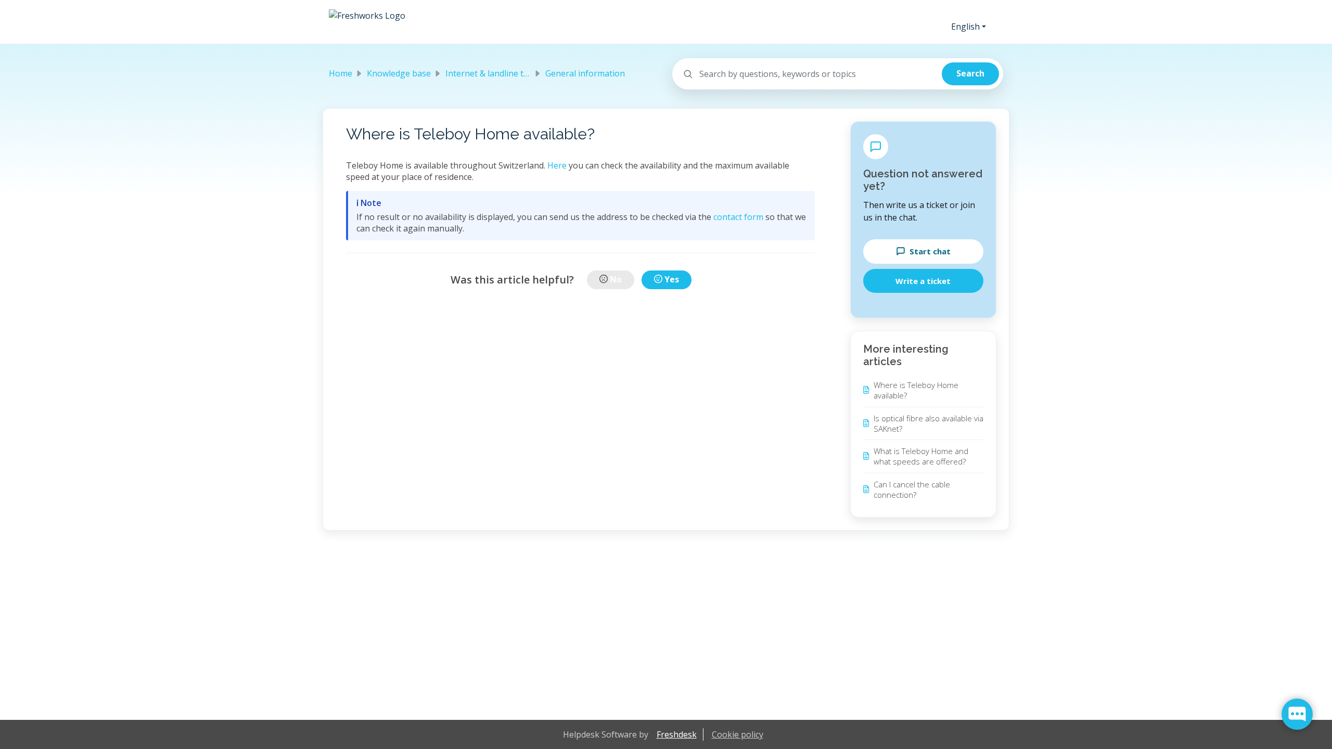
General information (585, 73)
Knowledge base (399, 73)
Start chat (930, 251)
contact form (738, 217)
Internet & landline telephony (502, 73)
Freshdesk (677, 734)
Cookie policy (737, 734)
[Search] (970, 73)
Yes (671, 279)
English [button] (965, 26)
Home (340, 73)
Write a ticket (923, 281)
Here (557, 165)
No (616, 279)
